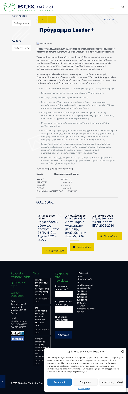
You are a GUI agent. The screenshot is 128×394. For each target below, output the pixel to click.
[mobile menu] (112, 7)
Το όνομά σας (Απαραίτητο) (61, 288)
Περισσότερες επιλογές (111, 382)
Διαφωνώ (85, 382)
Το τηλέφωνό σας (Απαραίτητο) (63, 303)
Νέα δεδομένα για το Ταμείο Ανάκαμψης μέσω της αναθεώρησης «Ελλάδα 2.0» (75, 227)
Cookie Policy (84, 388)
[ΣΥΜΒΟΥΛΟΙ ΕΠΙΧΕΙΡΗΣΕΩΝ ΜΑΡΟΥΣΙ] (28, 7)
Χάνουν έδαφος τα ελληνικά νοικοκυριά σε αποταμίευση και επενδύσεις (42, 347)
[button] (121, 351)
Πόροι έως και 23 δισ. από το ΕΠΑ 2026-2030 (103, 221)
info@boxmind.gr (19, 321)
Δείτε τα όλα (109, 19)
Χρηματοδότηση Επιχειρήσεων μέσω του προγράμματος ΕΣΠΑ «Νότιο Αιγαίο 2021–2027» (49, 229)
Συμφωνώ (60, 382)
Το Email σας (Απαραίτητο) (61, 318)
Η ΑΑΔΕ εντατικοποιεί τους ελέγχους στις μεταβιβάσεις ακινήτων (42, 287)
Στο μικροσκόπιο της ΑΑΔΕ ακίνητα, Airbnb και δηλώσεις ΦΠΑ (41, 316)
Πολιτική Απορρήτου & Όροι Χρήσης (85, 308)
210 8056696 (21, 324)
